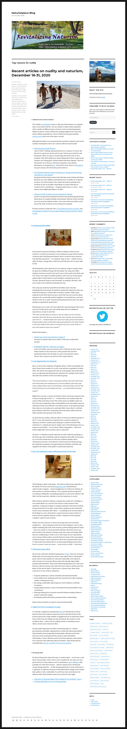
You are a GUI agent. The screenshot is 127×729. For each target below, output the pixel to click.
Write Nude (94, 609)
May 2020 (94, 438)
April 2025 (94, 356)
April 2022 (94, 401)
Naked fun (94, 506)
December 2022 (95, 389)
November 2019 (95, 448)
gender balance (94, 638)
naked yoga (103, 653)
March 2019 (94, 463)
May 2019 (93, 459)
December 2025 (95, 351)
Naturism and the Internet (98, 511)
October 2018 (94, 470)
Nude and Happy (95, 591)
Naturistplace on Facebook (102, 333)
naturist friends (105, 656)
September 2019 (95, 452)
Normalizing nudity (96, 524)
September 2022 (95, 394)
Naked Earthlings (96, 580)
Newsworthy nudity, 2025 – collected (101, 185)
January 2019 (94, 466)
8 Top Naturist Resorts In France (68, 209)
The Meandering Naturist (98, 605)
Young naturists (95, 555)
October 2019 (94, 450)
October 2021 (94, 411)
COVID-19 (105, 629)
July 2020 (93, 434)
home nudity (103, 641)
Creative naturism (96, 490)
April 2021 (94, 420)
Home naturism (16, 88)
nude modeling (94, 668)
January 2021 (94, 425)
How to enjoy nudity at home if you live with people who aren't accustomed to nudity (102, 154)
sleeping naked (16, 112)
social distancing (105, 677)
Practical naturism (96, 537)
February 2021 (95, 423)
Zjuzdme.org (94, 610)
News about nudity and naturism (100, 520)
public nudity (93, 674)
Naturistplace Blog (23, 12)
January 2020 (94, 445)
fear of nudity (93, 635)
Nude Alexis (94, 589)
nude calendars (104, 665)
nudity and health (16, 108)
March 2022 (94, 403)
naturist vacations (16, 103)
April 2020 (94, 439)
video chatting (104, 680)
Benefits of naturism (17, 84)
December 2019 (95, 447)
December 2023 (95, 376)
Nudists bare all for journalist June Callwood (49, 337)
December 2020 (95, 427)
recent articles (21, 110)
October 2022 (94, 392)
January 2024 (94, 374)
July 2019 (93, 456)
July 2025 (93, 353)
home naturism (94, 641)
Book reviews (94, 488)
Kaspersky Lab (60, 486)
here (53, 165)
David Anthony (95, 242)
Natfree (93, 585)
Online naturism (95, 533)
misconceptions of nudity (97, 647)
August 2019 (94, 454)
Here (71, 662)
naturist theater (104, 659)
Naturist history (95, 515)
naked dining (109, 647)
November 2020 (95, 429)
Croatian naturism (95, 632)
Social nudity (94, 549)
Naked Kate (94, 582)
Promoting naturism (97, 538)
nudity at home (94, 671)
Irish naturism (101, 644)
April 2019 (93, 461)
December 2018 (95, 468)
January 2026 (94, 349)
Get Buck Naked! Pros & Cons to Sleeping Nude (50, 681)
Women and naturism (97, 553)
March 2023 (94, 383)
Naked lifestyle (95, 508)
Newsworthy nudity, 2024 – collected (101, 189)
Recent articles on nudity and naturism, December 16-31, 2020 (47, 73)
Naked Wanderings (96, 583)
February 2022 (95, 405)
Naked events (94, 504)
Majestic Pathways (96, 578)
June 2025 (93, 355)
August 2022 (94, 396)
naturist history (21, 101)
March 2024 (94, 371)
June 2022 (94, 400)
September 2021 (95, 412)
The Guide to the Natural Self (99, 603)
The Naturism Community (98, 607)
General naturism (22, 86)
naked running (94, 653)
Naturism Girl (94, 587)
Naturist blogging (96, 513)
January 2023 (94, 387)
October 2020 (94, 430)
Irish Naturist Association (98, 576)
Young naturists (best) (97, 556)
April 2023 (94, 382)
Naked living (94, 510)
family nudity (105, 632)
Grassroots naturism (97, 499)
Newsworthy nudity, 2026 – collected (101, 181)
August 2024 (94, 364)
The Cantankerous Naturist (98, 598)
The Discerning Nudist (97, 600)
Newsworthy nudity (96, 522)
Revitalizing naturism (97, 546)
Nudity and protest (96, 529)
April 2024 (94, 369)
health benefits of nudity (107, 638)
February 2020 (95, 443)
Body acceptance (96, 486)
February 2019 (95, 465)
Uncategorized (95, 551)
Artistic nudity (95, 482)
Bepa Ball (93, 569)
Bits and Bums (95, 571)
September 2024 (95, 362)
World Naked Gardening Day (98, 686)
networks (92, 662)
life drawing (110, 644)
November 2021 (95, 409)
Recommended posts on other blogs (101, 542)
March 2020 (94, 441)
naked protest (108, 650)
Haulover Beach (95, 572)
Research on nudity (96, 544)
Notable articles (95, 526)
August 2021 (94, 414)
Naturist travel (95, 519)
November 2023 (95, 378)
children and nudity (95, 629)
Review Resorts (95, 594)
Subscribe (93, 122)
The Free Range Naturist (98, 601)
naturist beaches (94, 656)
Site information (95, 547)
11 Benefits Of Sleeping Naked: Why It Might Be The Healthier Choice (58, 679)
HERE (103, 97)
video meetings (94, 683)
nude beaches (22, 106)
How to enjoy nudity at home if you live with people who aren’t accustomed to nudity (102, 254)
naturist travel (36, 136)
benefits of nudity (16, 95)
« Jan (94, 299)
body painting (94, 626)
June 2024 (94, 365)
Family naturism (95, 492)
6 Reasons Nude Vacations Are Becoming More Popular (53, 194)
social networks (94, 680)
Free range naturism (97, 493)
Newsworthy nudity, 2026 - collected (101, 169)
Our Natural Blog (95, 592)
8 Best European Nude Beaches (44, 148)
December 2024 (95, 358)
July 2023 (93, 380)
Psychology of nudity (97, 540)
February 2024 (95, 373)
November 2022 (95, 391)
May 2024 (94, 367)
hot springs (93, 644)
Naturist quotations (96, 517)
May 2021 (93, 418)
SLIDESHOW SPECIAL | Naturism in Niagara (49, 347)
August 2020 (94, 432)
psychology (103, 671)
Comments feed (95, 703)
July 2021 (93, 416)
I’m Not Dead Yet (95, 574)
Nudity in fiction (95, 531)
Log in (92, 700)
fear (111, 632)
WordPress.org (95, 705)
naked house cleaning (96, 650)
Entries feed (94, 701)
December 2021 (95, 407)
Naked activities (95, 502)
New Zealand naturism (103, 662)
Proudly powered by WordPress (33, 717)
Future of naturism (96, 495)
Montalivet (79, 165)
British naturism (104, 626)
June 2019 (93, 457)
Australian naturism (95, 623)
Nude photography (96, 528)
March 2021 (94, 421)
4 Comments (15, 116)
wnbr (102, 683)
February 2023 (95, 385)
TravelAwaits (45, 124)
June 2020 (94, 436)
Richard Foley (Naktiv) (97, 596)
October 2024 (94, 360)
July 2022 (93, 398)
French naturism (103, 635)
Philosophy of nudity (97, 535)
